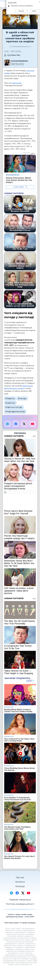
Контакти (20, 882)
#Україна (10, 398)
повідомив (16, 83)
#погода (22, 398)
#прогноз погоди (13, 407)
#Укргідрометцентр (15, 412)
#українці (10, 403)
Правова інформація (20, 899)
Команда (20, 886)
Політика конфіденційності (20, 904)
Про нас (20, 877)
